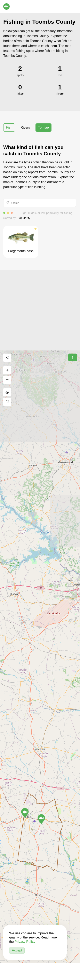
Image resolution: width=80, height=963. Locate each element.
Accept (17, 950)
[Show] (25, 813)
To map (43, 127)
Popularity (23, 217)
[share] (7, 357)
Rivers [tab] (25, 127)
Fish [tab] (9, 127)
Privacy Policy (25, 941)
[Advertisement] (40, 310)
